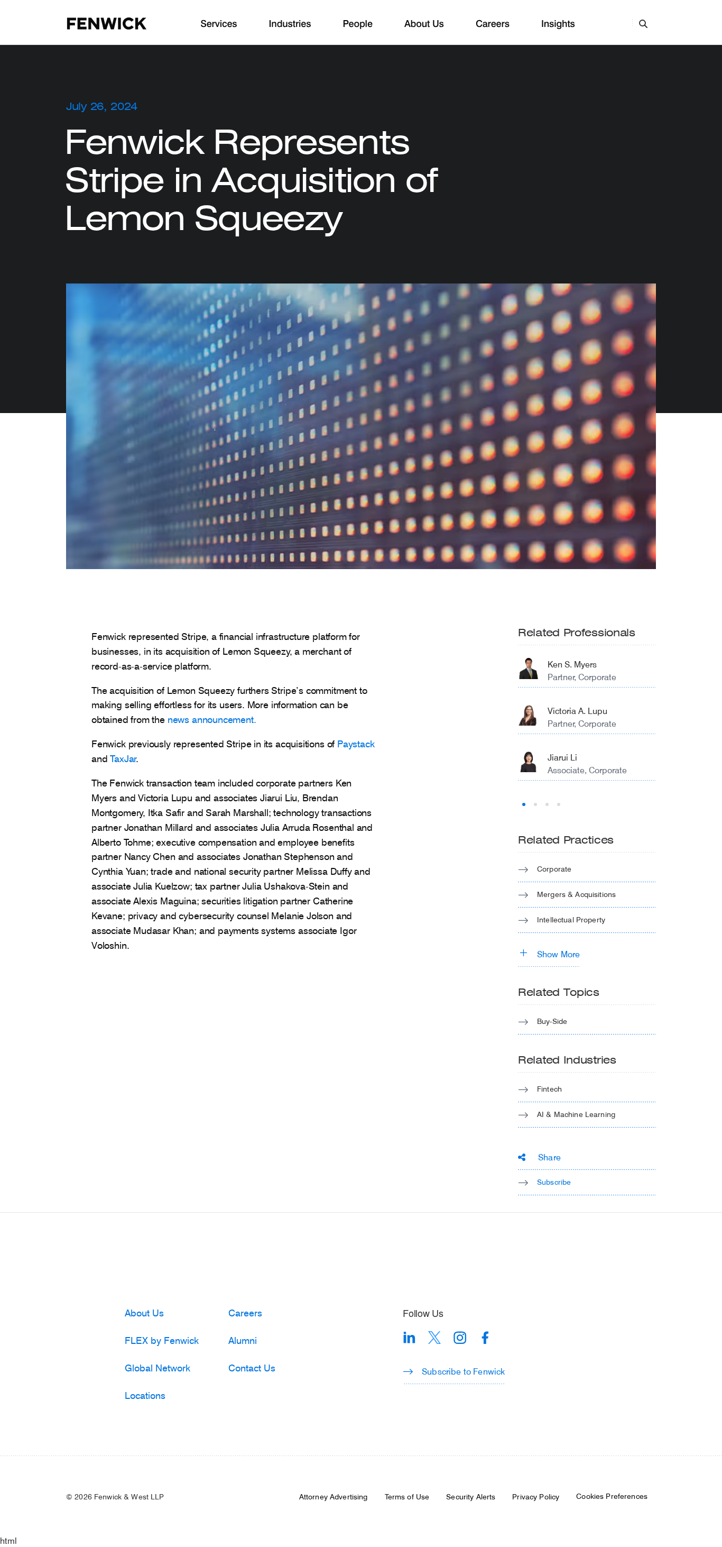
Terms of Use (407, 1497)
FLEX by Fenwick (162, 1340)
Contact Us (251, 1367)
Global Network (157, 1367)
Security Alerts (470, 1497)
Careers (493, 24)
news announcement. (212, 719)
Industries (290, 24)
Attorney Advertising (333, 1497)
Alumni (242, 1340)
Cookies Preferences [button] (611, 1496)
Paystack (356, 743)
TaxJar (123, 758)
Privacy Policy (535, 1497)
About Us (424, 24)
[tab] (523, 804)
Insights (558, 24)
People (357, 24)
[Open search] (643, 23)
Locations (145, 1395)
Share (549, 1156)
